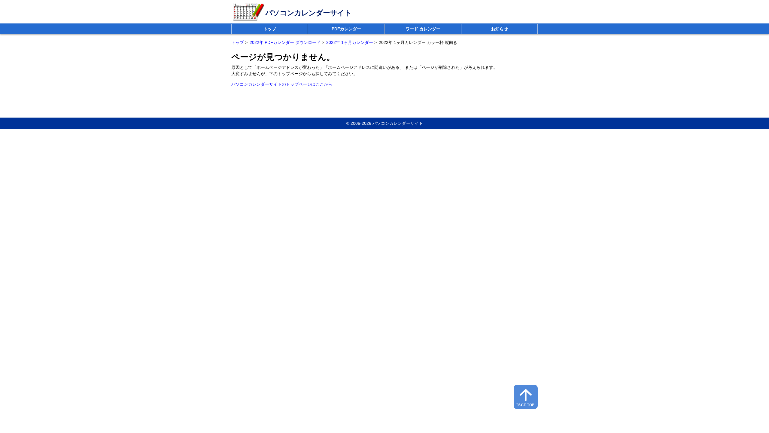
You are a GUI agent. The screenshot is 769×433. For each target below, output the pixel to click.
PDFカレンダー (346, 28)
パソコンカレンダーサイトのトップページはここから (281, 84)
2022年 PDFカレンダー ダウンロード (285, 42)
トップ (269, 28)
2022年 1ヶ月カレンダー (349, 42)
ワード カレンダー (423, 28)
